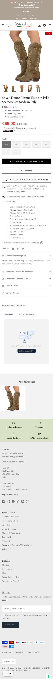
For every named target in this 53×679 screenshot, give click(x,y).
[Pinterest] (22, 501)
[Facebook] (3, 501)
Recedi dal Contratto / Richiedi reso (17, 545)
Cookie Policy (19, 652)
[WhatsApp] (41, 242)
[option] (26, 57)
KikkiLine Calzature (14, 668)
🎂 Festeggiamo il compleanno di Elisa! (26, 3)
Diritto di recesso (9, 529)
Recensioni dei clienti (11, 577)
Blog (4, 573)
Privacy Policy (7, 652)
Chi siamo (6, 565)
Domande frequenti (10, 516)
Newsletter (7, 541)
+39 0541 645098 (16, 453)
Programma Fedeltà (10, 581)
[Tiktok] (17, 501)
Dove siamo (7, 569)
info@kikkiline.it (16, 456)
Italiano (7, 661)
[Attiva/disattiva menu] (3, 25)
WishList (6, 549)
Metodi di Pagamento (11, 533)
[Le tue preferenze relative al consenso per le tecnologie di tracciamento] (48, 676)
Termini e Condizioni (34, 652)
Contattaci (6, 537)
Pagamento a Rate (10, 521)
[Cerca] (8, 25)
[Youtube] (13, 501)
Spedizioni (6, 525)
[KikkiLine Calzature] (23, 25)
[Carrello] (50, 25)
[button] (26, 161)
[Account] (39, 25)
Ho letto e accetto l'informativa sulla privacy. (24, 615)
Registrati (10, 624)
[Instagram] (8, 501)
